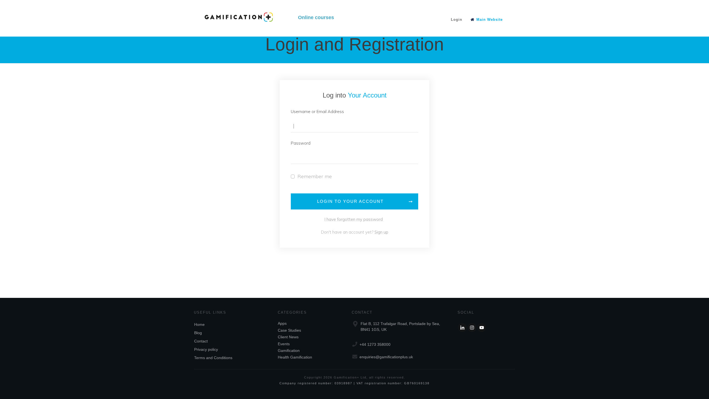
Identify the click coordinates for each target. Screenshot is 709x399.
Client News (288, 337)
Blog (198, 333)
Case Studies (289, 330)
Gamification (289, 350)
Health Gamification (295, 357)
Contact (201, 341)
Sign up (381, 232)
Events (284, 344)
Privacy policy (206, 349)
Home (199, 324)
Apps (282, 323)
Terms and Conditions (213, 357)
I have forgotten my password (354, 219)
